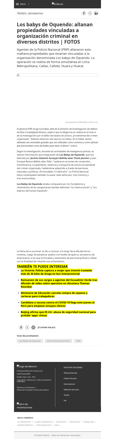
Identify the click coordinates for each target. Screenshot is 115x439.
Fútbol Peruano (70, 378)
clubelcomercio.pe (43, 422)
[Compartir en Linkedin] (96, 13)
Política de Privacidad (25, 390)
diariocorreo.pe (25, 425)
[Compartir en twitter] (90, 13)
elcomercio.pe (24, 422)
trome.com (88, 422)
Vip (65, 400)
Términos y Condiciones (25, 387)
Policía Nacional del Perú (58, 341)
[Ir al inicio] (57, 4)
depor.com (75, 422)
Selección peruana (71, 389)
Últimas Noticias (70, 373)
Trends (21, 13)
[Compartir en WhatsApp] (33, 327)
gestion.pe (61, 422)
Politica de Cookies (41, 390)
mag (57, 425)
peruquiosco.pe (43, 425)
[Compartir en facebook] (84, 13)
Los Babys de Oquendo (30, 341)
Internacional (69, 384)
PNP (78, 341)
